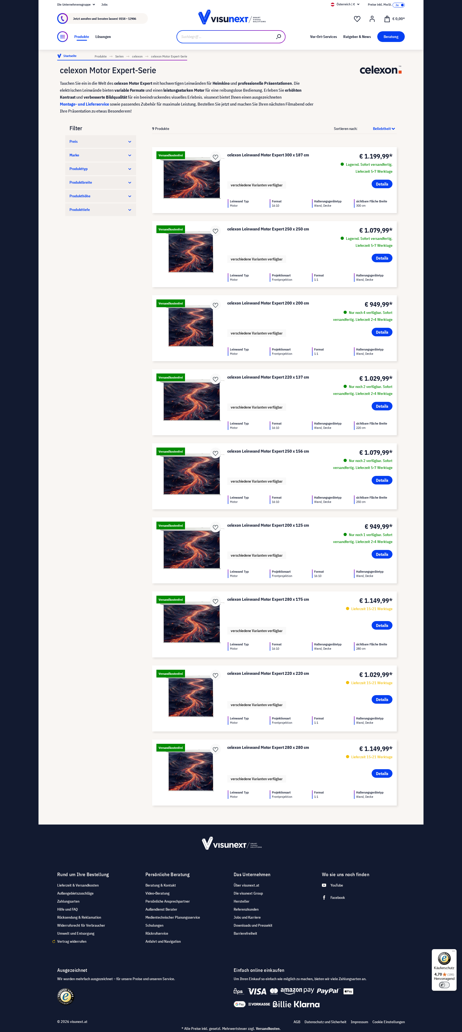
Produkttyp (79, 168)
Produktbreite (81, 182)
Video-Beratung (157, 893)
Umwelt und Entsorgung (75, 933)
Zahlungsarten (68, 901)
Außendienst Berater (161, 909)
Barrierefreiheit (245, 933)
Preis (74, 141)
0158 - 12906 (127, 19)
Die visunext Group (248, 893)
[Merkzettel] (357, 19)
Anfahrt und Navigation (163, 941)
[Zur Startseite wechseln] (231, 18)
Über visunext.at (246, 885)
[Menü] (62, 36)
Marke (74, 155)
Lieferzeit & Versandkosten (78, 885)
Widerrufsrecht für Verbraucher (81, 925)
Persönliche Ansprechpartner (167, 901)
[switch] (444, 985)
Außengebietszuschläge (75, 893)
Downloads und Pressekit (253, 925)
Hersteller (241, 901)
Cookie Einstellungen (388, 1021)
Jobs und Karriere (247, 917)
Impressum (359, 1021)
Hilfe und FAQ (67, 909)
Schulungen (154, 925)
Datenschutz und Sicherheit (325, 1021)
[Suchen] (279, 36)
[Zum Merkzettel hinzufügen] (215, 156)
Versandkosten (268, 1028)
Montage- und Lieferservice (84, 104)
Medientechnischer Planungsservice (172, 917)
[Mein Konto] (372, 19)
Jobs (104, 4)
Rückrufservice (156, 933)
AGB (297, 1021)
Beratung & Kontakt (160, 885)
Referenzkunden (246, 909)
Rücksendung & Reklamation (79, 917)
